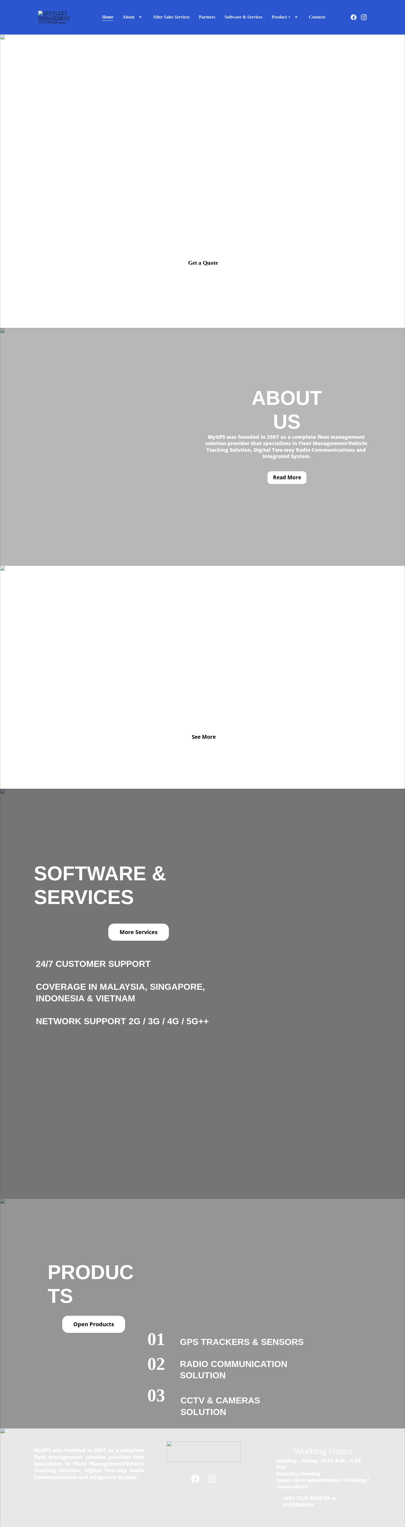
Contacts (317, 17)
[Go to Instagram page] (364, 17)
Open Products (93, 1324)
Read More (287, 477)
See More (204, 736)
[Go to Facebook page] (356, 17)
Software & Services (243, 17)
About (128, 17)
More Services (139, 932)
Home (107, 17)
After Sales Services (171, 17)
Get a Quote (203, 263)
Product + (281, 17)
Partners (207, 17)
